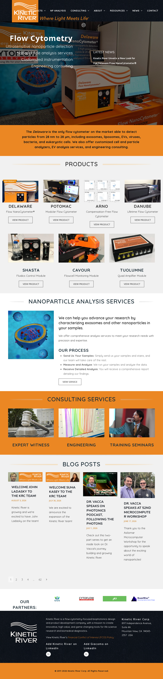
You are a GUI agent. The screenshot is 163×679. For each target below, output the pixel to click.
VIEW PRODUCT (20, 219)
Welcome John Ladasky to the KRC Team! (24, 491)
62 (41, 579)
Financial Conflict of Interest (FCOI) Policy (91, 637)
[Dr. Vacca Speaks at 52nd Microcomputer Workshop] (137, 485)
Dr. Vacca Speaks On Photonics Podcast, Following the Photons (100, 513)
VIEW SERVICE (70, 381)
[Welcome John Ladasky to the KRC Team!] (25, 476)
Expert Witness (31, 445)
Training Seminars (132, 445)
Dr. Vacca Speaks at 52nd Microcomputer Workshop (137, 510)
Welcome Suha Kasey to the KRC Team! (62, 491)
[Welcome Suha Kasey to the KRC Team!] (63, 476)
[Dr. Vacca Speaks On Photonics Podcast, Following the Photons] (100, 484)
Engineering (81, 445)
